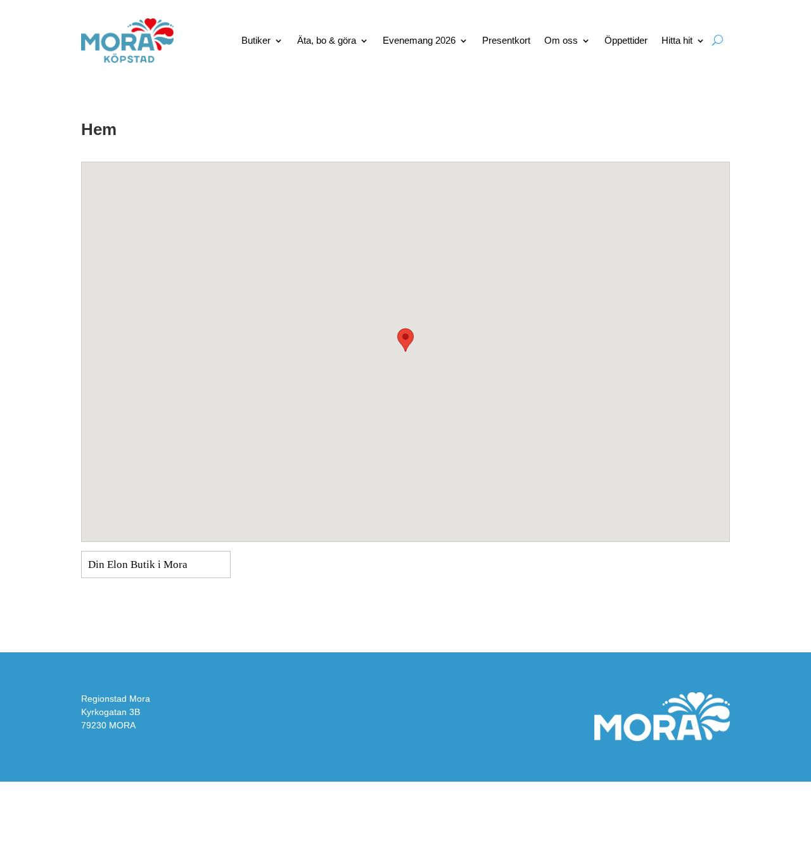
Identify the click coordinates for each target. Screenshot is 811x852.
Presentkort (506, 40)
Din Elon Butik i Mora (138, 564)
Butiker (256, 40)
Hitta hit (677, 40)
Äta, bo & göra (326, 40)
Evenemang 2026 (419, 40)
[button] (405, 340)
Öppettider (626, 40)
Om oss (561, 40)
